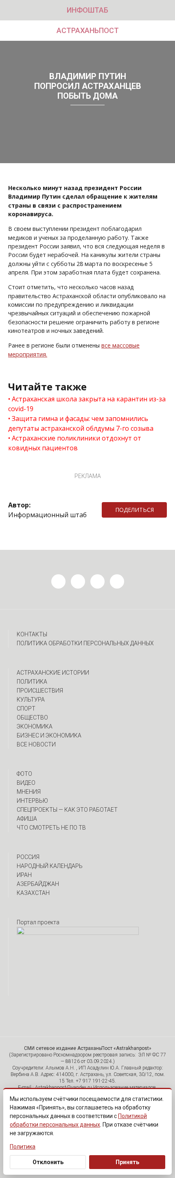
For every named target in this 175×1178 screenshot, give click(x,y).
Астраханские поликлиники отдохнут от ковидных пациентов (74, 443)
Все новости (36, 744)
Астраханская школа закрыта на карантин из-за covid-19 (87, 403)
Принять (127, 1162)
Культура (31, 699)
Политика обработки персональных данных (85, 643)
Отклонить (48, 1162)
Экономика (34, 726)
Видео (26, 782)
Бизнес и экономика (49, 735)
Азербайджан (38, 884)
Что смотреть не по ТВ (51, 827)
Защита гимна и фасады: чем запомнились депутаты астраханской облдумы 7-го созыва (80, 423)
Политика (32, 681)
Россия (28, 857)
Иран (24, 875)
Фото (24, 774)
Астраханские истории (53, 672)
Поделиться (134, 510)
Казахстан (33, 893)
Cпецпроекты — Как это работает (67, 809)
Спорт (26, 708)
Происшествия (40, 690)
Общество (32, 717)
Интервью (32, 800)
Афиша (27, 818)
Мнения (29, 791)
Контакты (32, 634)
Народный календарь (50, 866)
